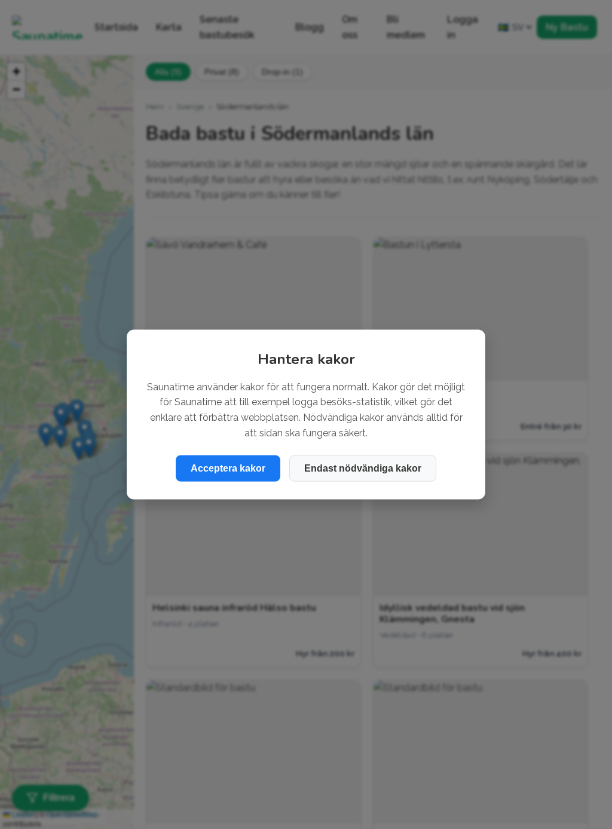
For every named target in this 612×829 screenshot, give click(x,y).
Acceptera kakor (228, 468)
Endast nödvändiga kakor (362, 468)
